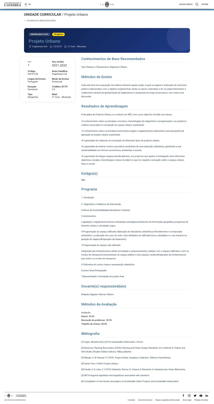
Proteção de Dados (201, 400)
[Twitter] (195, 395)
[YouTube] (201, 395)
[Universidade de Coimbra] (12, 4)
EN (30, 4)
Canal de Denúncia (145, 400)
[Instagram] (189, 395)
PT (26, 4)
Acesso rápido (186, 4)
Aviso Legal (187, 400)
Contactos (131, 400)
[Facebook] (183, 395)
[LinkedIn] (207, 395)
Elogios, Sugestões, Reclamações (167, 400)
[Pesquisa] (197, 4)
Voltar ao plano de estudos (41, 20)
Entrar (204, 4)
